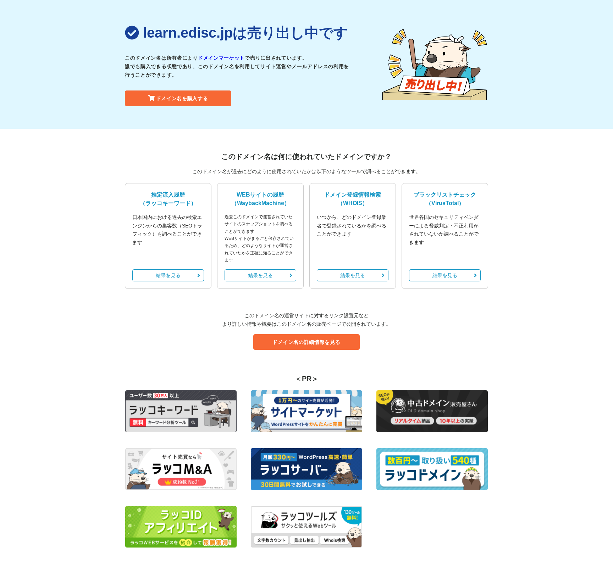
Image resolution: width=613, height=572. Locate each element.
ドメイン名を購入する (182, 98)
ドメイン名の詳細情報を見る (306, 342)
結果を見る (168, 275)
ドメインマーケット (221, 58)
